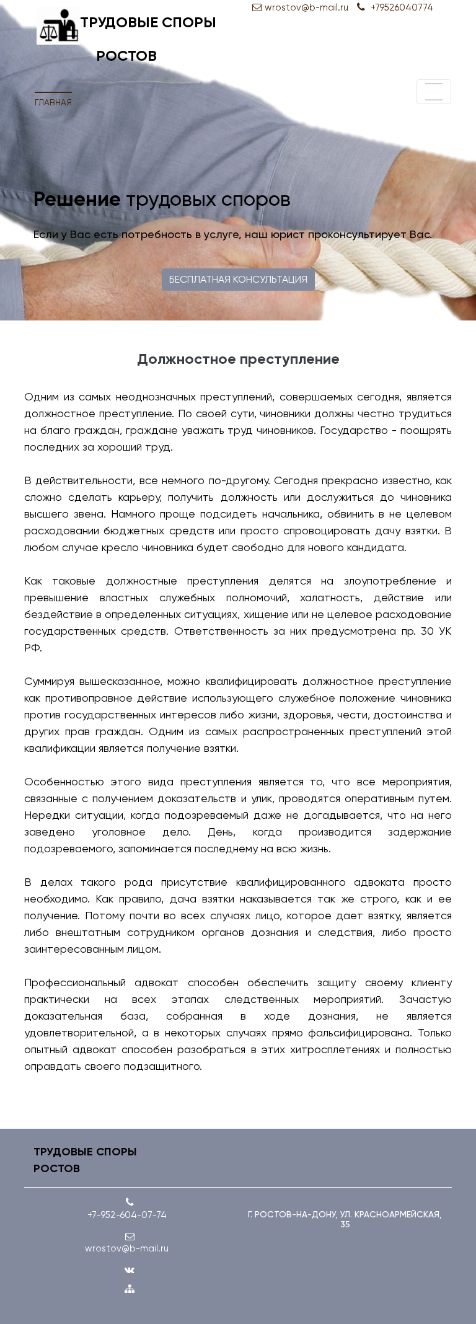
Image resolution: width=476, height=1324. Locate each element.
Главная (53, 102)
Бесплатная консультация (238, 279)
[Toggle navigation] (433, 91)
